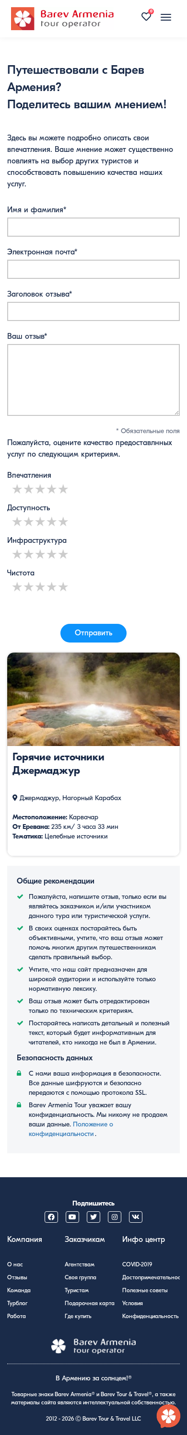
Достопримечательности (154, 1277)
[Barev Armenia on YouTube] (72, 1217)
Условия (132, 1303)
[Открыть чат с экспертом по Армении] (168, 1416)
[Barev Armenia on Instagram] (114, 1217)
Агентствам (79, 1264)
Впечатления (29, 475)
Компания (24, 1239)
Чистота (21, 573)
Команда (19, 1290)
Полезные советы (145, 1290)
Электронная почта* (42, 252)
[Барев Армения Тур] (62, 18)
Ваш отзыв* (27, 336)
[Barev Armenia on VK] (135, 1217)
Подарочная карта (90, 1303)
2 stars (29, 489)
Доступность (28, 508)
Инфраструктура (37, 540)
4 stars (52, 489)
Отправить (93, 633)
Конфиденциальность (150, 1316)
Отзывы (17, 1277)
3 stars (41, 489)
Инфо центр (143, 1239)
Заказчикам (85, 1239)
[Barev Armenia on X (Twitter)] (93, 1217)
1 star (17, 489)
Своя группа (80, 1277)
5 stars (64, 489)
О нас (15, 1264)
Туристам (77, 1290)
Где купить (78, 1316)
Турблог (17, 1303)
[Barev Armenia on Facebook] (51, 1217)
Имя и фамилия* (37, 210)
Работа (16, 1316)
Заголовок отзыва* (39, 294)
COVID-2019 (137, 1264)
